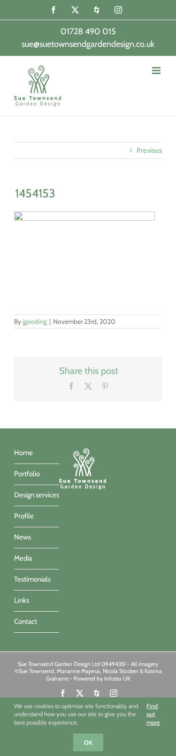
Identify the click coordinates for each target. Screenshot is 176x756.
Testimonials (32, 579)
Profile (24, 516)
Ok (88, 742)
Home (23, 453)
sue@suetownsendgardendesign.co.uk (88, 44)
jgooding (35, 321)
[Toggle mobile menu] (157, 70)
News (22, 537)
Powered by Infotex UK (102, 678)
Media (23, 558)
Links (21, 600)
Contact (25, 621)
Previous (149, 150)
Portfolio (27, 474)
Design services (36, 495)
